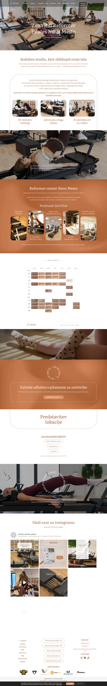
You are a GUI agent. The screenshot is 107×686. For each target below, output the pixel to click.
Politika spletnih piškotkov (61, 680)
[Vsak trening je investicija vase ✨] (25, 554)
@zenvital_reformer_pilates (53, 527)
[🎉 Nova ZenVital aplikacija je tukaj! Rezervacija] (53, 554)
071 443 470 (85, 646)
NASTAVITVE (80, 683)
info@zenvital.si (85, 643)
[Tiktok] (88, 657)
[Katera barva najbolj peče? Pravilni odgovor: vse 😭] (53, 582)
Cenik (47, 3)
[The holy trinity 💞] (82, 611)
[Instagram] (81, 657)
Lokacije (32, 3)
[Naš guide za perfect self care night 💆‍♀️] (82, 554)
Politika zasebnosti (44, 680)
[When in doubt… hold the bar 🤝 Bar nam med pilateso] (53, 611)
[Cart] (91, 3)
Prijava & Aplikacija (82, 4)
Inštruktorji (41, 3)
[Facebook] (85, 657)
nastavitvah (59, 684)
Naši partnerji (65, 3)
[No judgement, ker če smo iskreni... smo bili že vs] (25, 611)
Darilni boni (53, 3)
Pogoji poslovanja (52, 680)
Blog (59, 3)
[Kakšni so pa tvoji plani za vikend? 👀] (82, 582)
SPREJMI (70, 683)
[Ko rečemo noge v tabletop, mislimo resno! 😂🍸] (25, 582)
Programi (25, 3)
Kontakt (73, 3)
